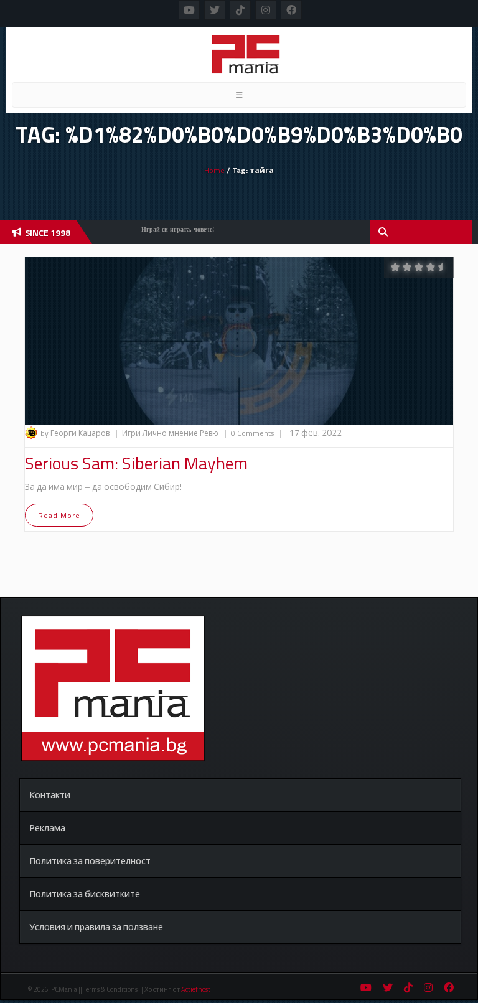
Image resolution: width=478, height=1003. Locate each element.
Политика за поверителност (90, 860)
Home (214, 170)
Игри (132, 433)
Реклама (47, 827)
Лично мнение (171, 433)
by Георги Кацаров (75, 433)
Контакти (49, 794)
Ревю (210, 433)
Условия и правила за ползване (96, 926)
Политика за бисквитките (84, 893)
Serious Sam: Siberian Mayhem (136, 463)
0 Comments (252, 433)
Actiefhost (195, 989)
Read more (59, 515)
